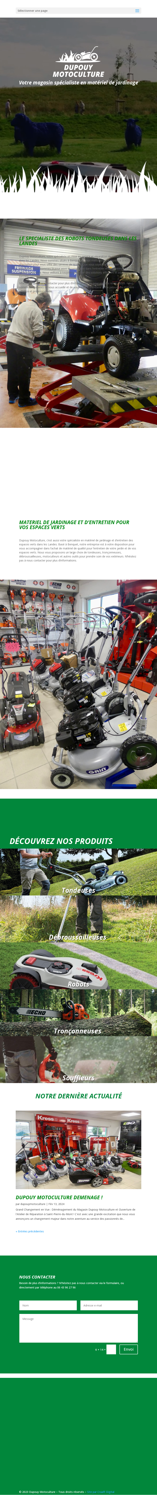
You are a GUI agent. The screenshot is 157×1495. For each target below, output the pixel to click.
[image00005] (78, 788)
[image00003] (78, 427)
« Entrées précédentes (30, 1231)
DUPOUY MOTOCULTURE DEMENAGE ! (59, 1197)
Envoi (129, 1349)
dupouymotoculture (32, 1204)
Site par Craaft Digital (100, 1492)
